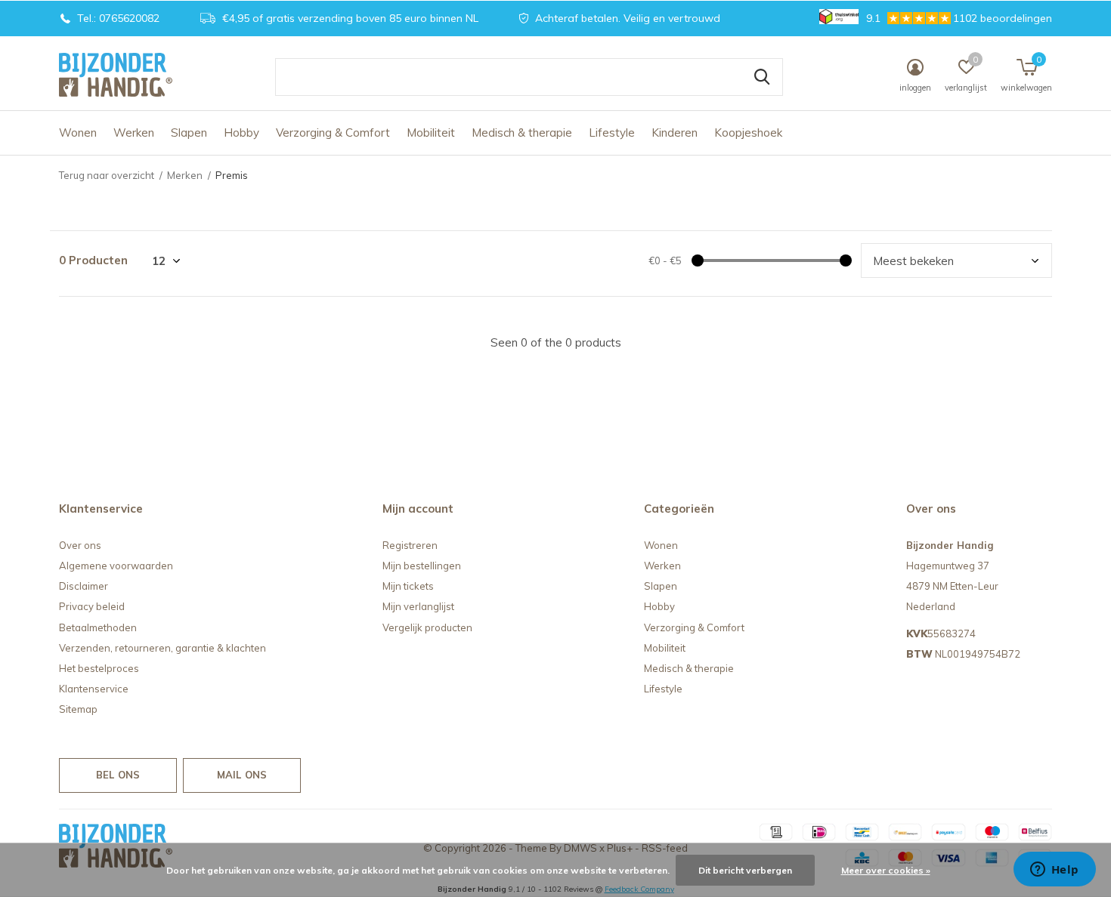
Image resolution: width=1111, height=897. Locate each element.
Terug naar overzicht (106, 175)
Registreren (410, 545)
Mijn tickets (408, 586)
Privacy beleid (92, 606)
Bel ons (118, 775)
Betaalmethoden (98, 627)
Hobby (241, 132)
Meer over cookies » (885, 870)
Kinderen (674, 132)
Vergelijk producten (427, 627)
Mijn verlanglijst (418, 606)
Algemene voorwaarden (116, 565)
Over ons (80, 545)
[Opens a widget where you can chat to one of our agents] (1054, 870)
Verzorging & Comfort (333, 132)
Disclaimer (83, 586)
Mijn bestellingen (421, 565)
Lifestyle (612, 132)
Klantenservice (93, 689)
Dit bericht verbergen (745, 870)
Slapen (189, 132)
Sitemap (78, 709)
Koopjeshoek (748, 132)
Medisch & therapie (522, 132)
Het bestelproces (99, 668)
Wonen (78, 132)
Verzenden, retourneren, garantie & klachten (162, 648)
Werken (133, 132)
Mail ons (242, 775)
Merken (185, 175)
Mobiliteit (431, 132)
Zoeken (762, 77)
